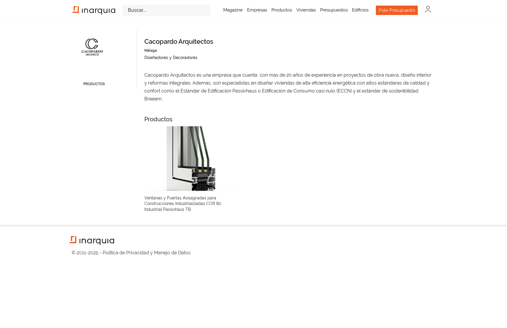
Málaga (150, 50)
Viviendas (306, 10)
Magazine (233, 10)
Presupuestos (334, 10)
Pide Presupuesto (397, 10)
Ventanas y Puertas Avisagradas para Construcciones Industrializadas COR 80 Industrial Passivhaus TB (182, 204)
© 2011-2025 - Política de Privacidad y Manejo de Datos (131, 252)
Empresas (257, 10)
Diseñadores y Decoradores (170, 57)
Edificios (360, 10)
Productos (281, 10)
